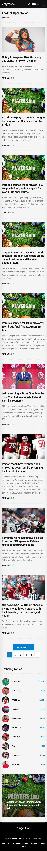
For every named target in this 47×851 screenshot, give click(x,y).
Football (16, 691)
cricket (9, 798)
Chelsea (16, 755)
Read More (7, 78)
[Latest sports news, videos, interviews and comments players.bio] (9, 4)
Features (16, 764)
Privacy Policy (38, 843)
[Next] (37, 654)
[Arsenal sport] (5, 700)
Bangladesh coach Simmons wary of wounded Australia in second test (23, 805)
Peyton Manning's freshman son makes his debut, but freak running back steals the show (22, 467)
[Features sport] (5, 764)
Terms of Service (21, 843)
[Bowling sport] (5, 737)
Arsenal (16, 700)
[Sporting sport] (5, 682)
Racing (15, 709)
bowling (16, 737)
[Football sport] (5, 691)
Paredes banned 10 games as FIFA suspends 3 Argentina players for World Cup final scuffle (22, 188)
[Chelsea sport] (5, 755)
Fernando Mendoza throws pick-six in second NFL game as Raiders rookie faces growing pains (22, 541)
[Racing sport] (5, 709)
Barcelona (17, 718)
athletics (16, 728)
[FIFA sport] (5, 746)
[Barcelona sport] (5, 718)
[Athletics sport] (5, 728)
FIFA (13, 746)
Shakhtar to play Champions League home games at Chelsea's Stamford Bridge (23, 121)
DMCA (23, 846)
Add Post (6, 843)
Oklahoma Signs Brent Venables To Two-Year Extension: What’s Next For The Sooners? (23, 397)
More (4, 17)
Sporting (16, 682)
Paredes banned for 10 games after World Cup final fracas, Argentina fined (23, 326)
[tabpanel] (23, 795)
